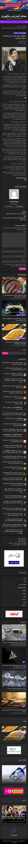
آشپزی (23, 291)
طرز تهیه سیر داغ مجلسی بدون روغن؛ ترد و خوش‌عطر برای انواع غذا (13, 374)
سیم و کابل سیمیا (22, 541)
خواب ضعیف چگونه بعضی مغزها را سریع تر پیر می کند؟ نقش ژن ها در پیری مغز (12, 462)
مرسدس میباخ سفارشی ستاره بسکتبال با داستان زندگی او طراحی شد (14, 368)
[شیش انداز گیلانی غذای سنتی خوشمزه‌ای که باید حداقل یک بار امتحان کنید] (14, 285)
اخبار (25, 581)
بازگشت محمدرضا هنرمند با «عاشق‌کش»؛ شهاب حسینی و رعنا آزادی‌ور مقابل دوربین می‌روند (13, 380)
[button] (26, 21)
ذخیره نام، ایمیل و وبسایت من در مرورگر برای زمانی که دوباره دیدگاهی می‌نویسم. (15, 264)
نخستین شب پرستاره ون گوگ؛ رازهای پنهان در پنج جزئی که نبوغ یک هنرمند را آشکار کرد (12, 473)
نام (25, 249)
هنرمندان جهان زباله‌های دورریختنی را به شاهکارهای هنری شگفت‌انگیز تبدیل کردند (14, 519)
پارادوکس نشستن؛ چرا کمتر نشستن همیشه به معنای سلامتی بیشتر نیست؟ (13, 484)
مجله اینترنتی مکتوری (14, 16)
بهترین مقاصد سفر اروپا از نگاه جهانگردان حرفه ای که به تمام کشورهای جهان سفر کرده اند (12, 456)
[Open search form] (2, 22)
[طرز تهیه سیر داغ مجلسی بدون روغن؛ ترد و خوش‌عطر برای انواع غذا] (14, 332)
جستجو (24, 349)
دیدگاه (24, 231)
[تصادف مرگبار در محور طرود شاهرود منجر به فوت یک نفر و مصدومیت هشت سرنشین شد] (14, 632)
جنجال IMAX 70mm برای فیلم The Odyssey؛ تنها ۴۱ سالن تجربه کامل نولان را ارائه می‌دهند (13, 435)
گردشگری (24, 605)
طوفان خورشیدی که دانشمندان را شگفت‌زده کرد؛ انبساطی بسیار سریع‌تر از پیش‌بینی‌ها (13, 446)
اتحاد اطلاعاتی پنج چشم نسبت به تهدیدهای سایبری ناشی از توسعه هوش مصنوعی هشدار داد (13, 502)
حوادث (24, 596)
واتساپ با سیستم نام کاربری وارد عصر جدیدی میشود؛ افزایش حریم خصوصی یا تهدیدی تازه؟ (13, 478)
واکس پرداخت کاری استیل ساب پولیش (17, 543)
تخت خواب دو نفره (22, 538)
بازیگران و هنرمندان (22, 33)
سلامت (24, 602)
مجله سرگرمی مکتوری (21, 177)
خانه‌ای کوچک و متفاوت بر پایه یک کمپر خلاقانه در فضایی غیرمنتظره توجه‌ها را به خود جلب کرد (12, 525)
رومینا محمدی (22, 41)
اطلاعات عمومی (22, 584)
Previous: (16, 212)
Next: (14, 217)
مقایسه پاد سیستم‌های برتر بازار (19, 544)
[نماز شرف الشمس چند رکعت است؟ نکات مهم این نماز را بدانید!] (14, 700)
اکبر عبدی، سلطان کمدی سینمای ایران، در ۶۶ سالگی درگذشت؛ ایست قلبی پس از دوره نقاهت (12, 413)
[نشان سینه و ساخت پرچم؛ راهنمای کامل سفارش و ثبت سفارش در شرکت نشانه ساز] (14, 655)
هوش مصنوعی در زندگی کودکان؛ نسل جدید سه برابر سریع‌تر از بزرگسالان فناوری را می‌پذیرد (12, 429)
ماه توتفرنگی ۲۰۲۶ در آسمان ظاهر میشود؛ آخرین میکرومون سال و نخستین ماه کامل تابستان (13, 490)
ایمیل (24, 254)
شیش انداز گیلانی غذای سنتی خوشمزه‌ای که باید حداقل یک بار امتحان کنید (12, 363)
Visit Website (19, 206)
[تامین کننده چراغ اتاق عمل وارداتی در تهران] (14, 679)
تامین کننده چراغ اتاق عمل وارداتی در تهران (16, 688)
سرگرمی (15, 33)
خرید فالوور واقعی (22, 539)
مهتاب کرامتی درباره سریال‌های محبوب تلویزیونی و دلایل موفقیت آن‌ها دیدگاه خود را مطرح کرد (13, 531)
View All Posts (9, 206)
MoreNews (21, 841)
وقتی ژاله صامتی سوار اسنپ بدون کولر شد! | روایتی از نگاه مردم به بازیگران (13, 391)
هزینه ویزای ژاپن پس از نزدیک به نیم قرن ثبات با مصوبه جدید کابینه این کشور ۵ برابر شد (12, 508)
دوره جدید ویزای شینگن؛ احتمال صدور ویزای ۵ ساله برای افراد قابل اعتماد (13, 440)
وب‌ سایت (24, 259)
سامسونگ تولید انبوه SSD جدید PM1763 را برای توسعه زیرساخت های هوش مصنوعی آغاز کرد (13, 451)
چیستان (24, 593)
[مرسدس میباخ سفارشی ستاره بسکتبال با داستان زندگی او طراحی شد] (14, 309)
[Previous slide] (3, 727)
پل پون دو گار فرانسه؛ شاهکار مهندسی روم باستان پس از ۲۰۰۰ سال (13, 467)
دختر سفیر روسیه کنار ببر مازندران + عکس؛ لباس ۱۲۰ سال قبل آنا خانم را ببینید (13, 514)
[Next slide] (4, 727)
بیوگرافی (22, 315)
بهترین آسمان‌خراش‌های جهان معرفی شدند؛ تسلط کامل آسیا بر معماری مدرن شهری (13, 496)
